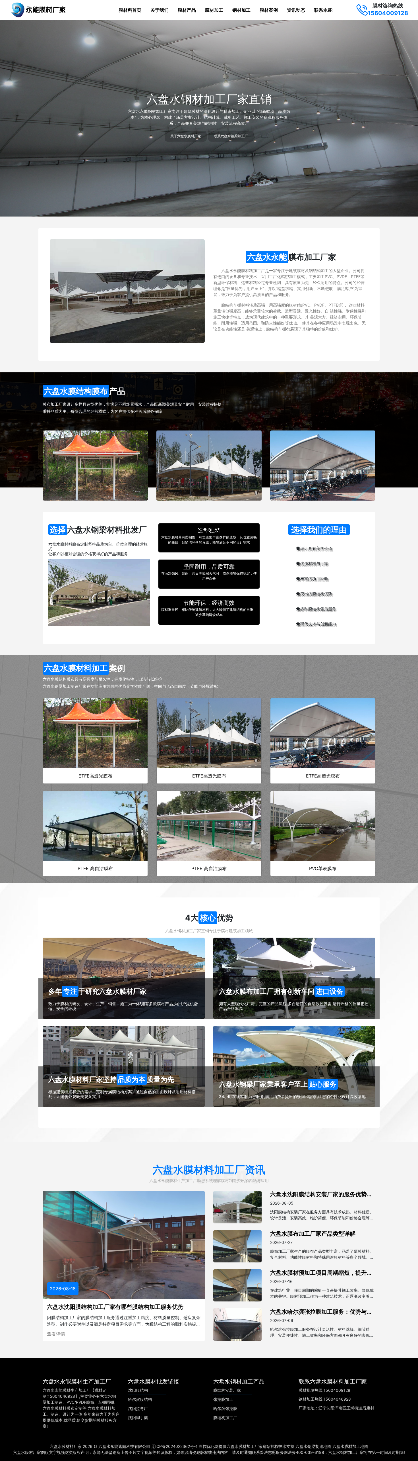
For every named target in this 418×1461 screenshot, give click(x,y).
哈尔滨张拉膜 (225, 1408)
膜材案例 (269, 10)
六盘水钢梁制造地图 (313, 1446)
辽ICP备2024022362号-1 (174, 1446)
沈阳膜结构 (138, 1390)
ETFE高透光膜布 (95, 776)
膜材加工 (214, 10)
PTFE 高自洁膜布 (95, 868)
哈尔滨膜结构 (140, 1399)
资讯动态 (296, 10)
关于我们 (159, 10)
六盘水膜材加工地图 (350, 1446)
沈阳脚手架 (138, 1417)
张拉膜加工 (223, 1399)
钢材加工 (241, 10)
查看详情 (56, 1333)
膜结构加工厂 (225, 1417)
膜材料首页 (130, 10)
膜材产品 (187, 10)
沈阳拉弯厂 (138, 1408)
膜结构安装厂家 (227, 1390)
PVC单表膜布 (322, 868)
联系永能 (323, 10)
